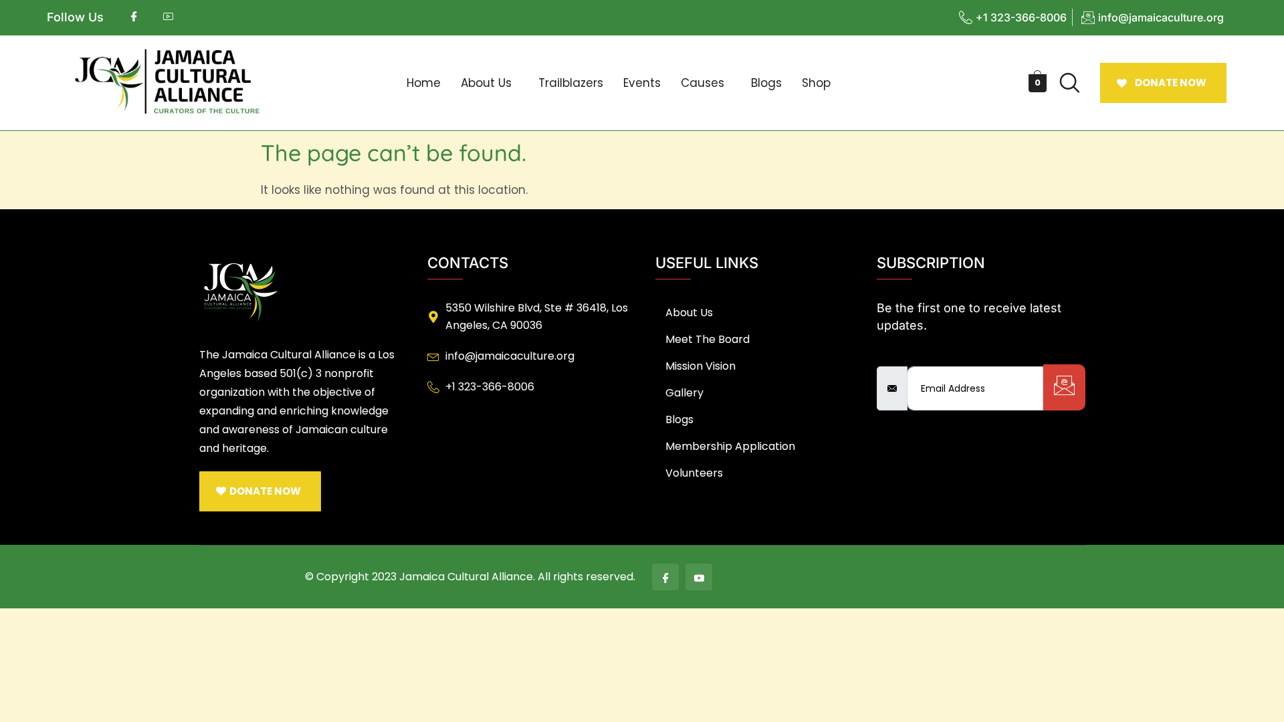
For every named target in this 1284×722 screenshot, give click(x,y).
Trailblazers (570, 83)
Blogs (766, 83)
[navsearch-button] (1070, 83)
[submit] (1064, 387)
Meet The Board (707, 339)
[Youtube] (698, 577)
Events (642, 83)
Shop (816, 83)
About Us (486, 83)
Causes (702, 83)
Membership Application (730, 446)
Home (424, 83)
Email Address (917, 355)
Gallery (684, 392)
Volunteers (694, 473)
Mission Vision (700, 366)
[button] (489, 83)
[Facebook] (665, 577)
